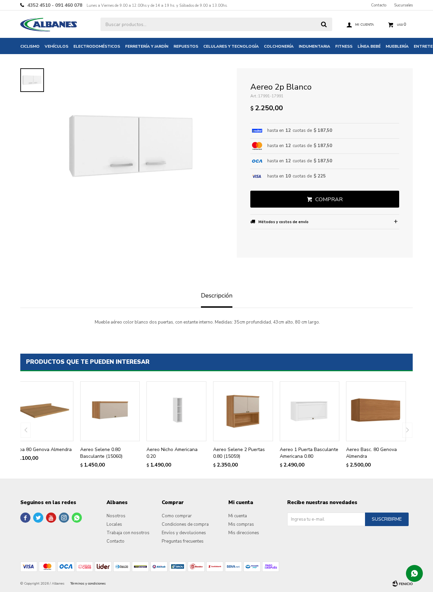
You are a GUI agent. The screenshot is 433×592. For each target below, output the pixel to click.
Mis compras (241, 524)
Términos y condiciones (88, 583)
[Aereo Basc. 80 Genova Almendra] (376, 411)
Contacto (378, 5)
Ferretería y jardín (146, 46)
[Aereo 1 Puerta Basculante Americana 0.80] (310, 411)
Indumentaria (314, 46)
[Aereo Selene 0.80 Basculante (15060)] (110, 411)
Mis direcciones (243, 533)
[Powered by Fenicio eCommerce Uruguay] (402, 583)
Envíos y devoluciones (184, 533)
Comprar (329, 199)
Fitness (343, 46)
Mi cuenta (237, 516)
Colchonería (279, 46)
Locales (114, 524)
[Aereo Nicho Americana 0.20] (176, 411)
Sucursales (403, 5)
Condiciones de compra (185, 524)
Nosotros (116, 516)
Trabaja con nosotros (128, 533)
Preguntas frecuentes (183, 541)
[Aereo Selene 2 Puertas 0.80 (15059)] (243, 411)
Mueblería (397, 46)
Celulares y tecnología (231, 46)
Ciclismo (30, 46)
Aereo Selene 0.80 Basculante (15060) (101, 452)
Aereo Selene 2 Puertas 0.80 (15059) (239, 452)
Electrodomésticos (96, 46)
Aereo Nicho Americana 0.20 (172, 452)
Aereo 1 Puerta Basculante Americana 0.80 (309, 452)
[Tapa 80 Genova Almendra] (43, 411)
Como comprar (177, 516)
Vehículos (56, 46)
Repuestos (186, 46)
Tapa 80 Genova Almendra (43, 449)
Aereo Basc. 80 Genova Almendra (371, 452)
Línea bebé (369, 46)
